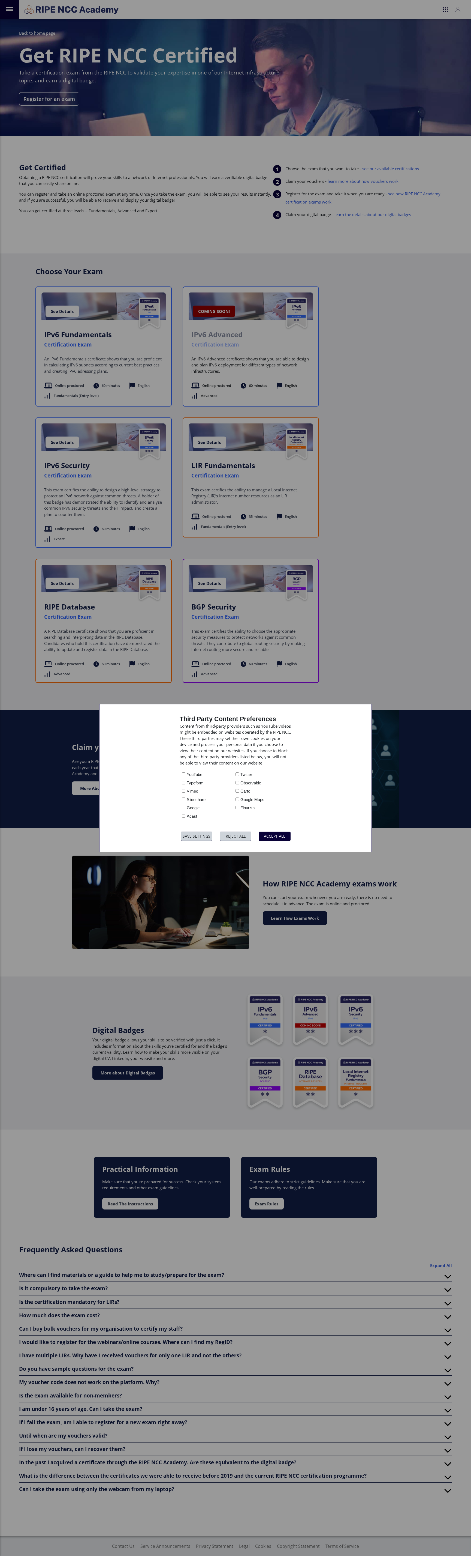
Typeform (195, 783)
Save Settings (196, 836)
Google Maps (252, 799)
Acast (192, 816)
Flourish (247, 807)
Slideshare (196, 799)
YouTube (194, 774)
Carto (245, 791)
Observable (250, 783)
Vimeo (192, 791)
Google (193, 807)
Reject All (236, 836)
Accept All (274, 836)
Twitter (246, 774)
